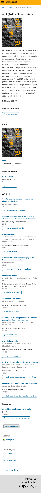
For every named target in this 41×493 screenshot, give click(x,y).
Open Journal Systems (11, 470)
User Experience (19, 238)
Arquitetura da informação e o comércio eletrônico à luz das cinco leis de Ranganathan (20, 217)
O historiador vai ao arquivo (15, 210)
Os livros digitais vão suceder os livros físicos (20, 377)
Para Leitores (7, 453)
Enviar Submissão (11, 426)
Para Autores (7, 457)
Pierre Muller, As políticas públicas (17, 418)
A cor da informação (17, 343)
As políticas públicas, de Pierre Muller (17, 409)
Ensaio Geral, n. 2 (11, 114)
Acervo (11, 7)
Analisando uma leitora (13, 311)
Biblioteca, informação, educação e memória (20, 396)
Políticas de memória (19, 277)
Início (4, 7)
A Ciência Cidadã (11, 335)
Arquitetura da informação (14, 228)
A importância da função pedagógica (18, 269)
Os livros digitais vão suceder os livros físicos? (20, 364)
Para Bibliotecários (9, 460)
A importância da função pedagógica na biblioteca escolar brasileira (18, 258)
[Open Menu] (2, 2)
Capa (4, 160)
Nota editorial (7, 177)
